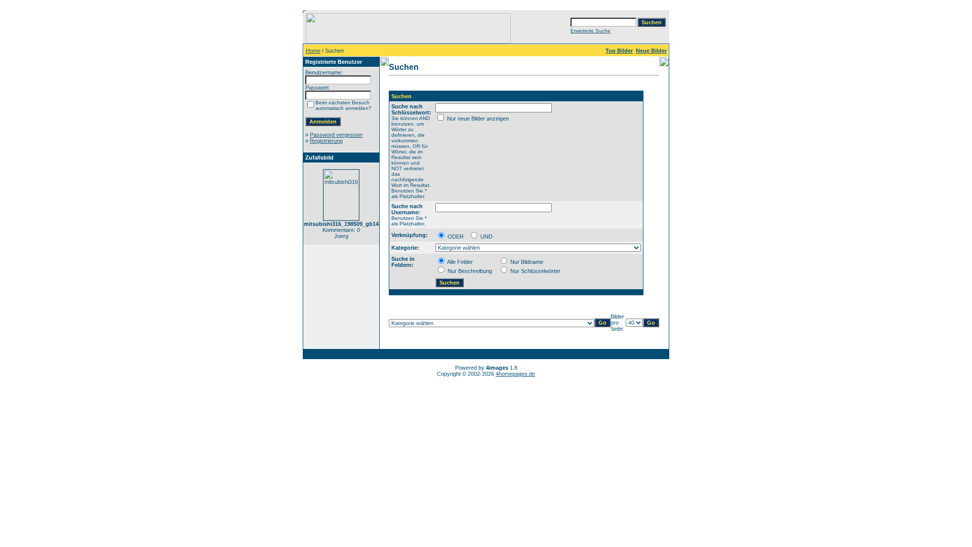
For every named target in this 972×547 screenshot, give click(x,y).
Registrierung (326, 141)
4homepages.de (515, 374)
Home (313, 51)
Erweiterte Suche (591, 30)
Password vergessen (336, 135)
